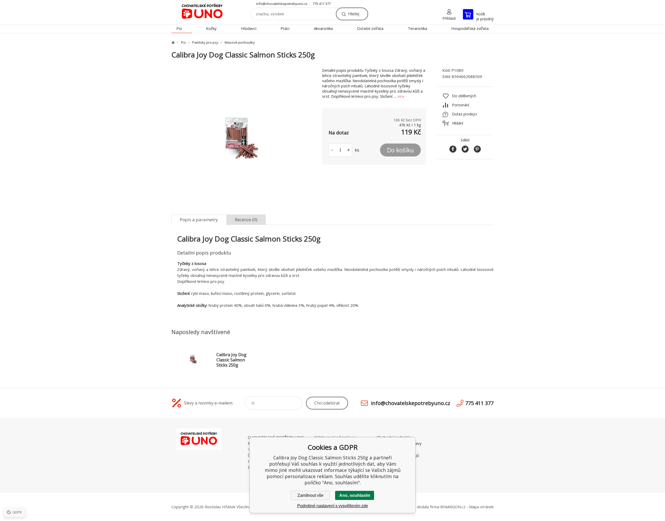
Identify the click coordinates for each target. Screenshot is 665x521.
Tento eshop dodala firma (416, 506)
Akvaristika (323, 28)
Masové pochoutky (240, 42)
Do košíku (400, 150)
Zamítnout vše (310, 495)
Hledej (353, 14)
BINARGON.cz (453, 506)
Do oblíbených (464, 95)
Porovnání (460, 104)
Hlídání (457, 123)
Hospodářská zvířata (470, 28)
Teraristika (417, 28)
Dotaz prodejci (464, 114)
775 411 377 (322, 3)
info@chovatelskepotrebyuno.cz (282, 3)
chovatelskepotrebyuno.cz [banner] (202, 12)
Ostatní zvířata (370, 28)
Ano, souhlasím (354, 495)
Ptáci (285, 28)
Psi (179, 28)
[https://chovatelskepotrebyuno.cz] (173, 42)
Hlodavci (248, 28)
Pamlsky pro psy (205, 42)
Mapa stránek (481, 506)
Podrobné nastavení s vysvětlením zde (332, 506)
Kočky (211, 28)
